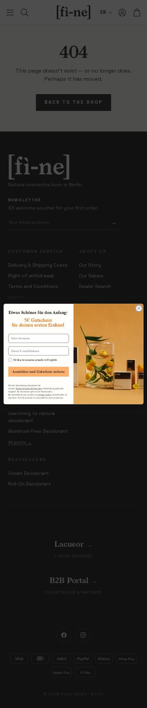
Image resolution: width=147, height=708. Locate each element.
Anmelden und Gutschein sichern (38, 372)
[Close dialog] (139, 308)
